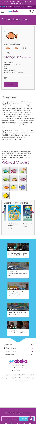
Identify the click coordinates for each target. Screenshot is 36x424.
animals (21, 152)
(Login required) (19, 72)
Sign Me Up (26, 419)
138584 (10, 152)
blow (18, 153)
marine (3, 157)
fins (6, 155)
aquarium (27, 152)
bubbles (28, 153)
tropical (3, 159)
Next (33, 212)
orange (18, 157)
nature (9, 157)
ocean (13, 157)
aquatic (3, 153)
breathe (23, 153)
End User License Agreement (25, 378)
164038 (15, 152)
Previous (3, 212)
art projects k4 (11, 153)
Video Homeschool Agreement (18, 381)
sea (27, 157)
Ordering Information (8, 378)
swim (30, 157)
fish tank (13, 155)
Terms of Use (18, 375)
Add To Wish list (10, 72)
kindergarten (23, 155)
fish (9, 155)
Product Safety (28, 375)
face (2, 155)
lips (29, 155)
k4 (17, 155)
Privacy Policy (7, 375)
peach (23, 157)
